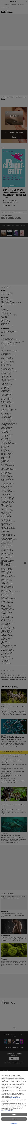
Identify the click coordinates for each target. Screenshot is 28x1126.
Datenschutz (12, 1097)
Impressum (17, 1097)
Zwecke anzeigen (14, 1123)
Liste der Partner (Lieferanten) (7, 1110)
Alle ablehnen (14, 1119)
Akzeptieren (14, 1114)
